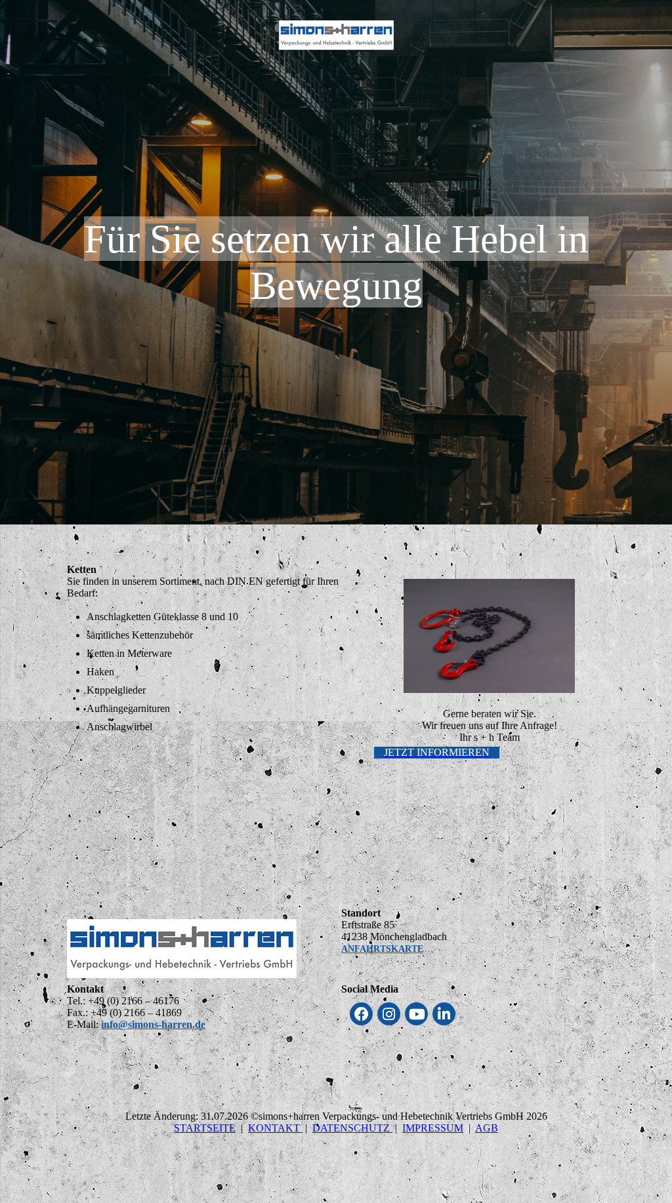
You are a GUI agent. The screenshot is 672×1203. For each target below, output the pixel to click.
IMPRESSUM (432, 1128)
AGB (486, 1128)
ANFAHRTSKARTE (382, 949)
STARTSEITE (205, 1128)
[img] (336, 35)
